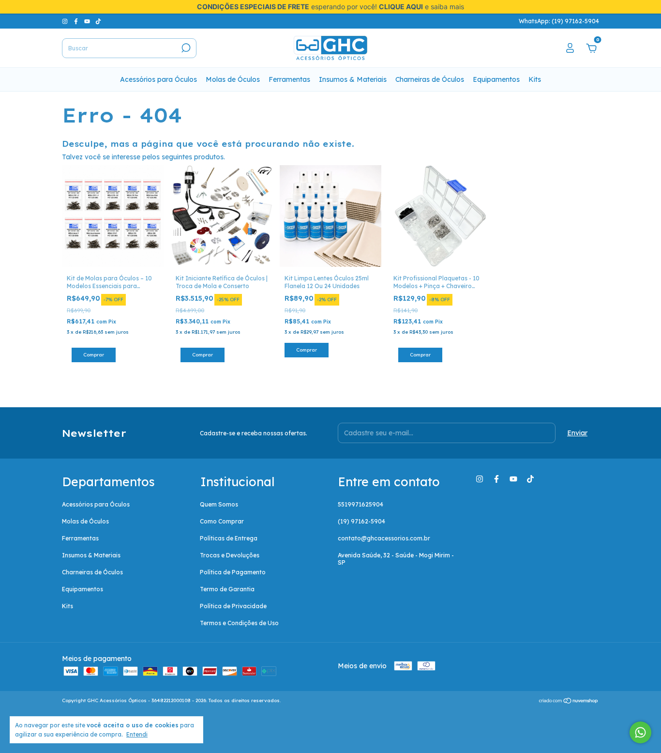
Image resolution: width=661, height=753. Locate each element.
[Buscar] (185, 48)
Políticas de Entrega (228, 538)
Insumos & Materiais (353, 79)
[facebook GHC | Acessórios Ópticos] (76, 21)
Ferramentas (289, 79)
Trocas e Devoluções (229, 555)
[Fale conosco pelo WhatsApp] (640, 732)
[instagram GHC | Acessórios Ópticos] (65, 21)
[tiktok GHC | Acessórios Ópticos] (98, 21)
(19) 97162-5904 (361, 521)
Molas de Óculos (233, 79)
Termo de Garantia (227, 589)
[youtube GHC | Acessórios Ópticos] (87, 21)
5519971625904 (360, 504)
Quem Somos (219, 504)
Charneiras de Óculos (429, 79)
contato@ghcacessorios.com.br (384, 538)
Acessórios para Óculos (158, 79)
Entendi (137, 734)
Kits (534, 79)
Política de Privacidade (233, 606)
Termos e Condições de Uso (239, 623)
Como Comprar (222, 521)
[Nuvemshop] (569, 701)
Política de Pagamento (233, 572)
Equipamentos (496, 79)
